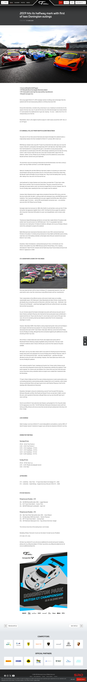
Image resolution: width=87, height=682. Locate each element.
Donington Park (29, 94)
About (31, 676)
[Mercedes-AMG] (68, 644)
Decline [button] (73, 679)
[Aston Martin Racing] (8, 644)
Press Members (37, 676)
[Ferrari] (28, 644)
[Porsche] (78, 644)
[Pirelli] (8, 661)
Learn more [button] (37, 680)
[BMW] (18, 644)
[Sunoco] (38, 661)
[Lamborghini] (48, 644)
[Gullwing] (68, 661)
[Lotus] (28, 661)
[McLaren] (58, 644)
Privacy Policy (50, 676)
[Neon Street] (78, 661)
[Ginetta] (38, 644)
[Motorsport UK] (48, 661)
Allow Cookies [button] (81, 679)
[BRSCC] (58, 661)
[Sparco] (18, 661)
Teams (43, 676)
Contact (55, 676)
